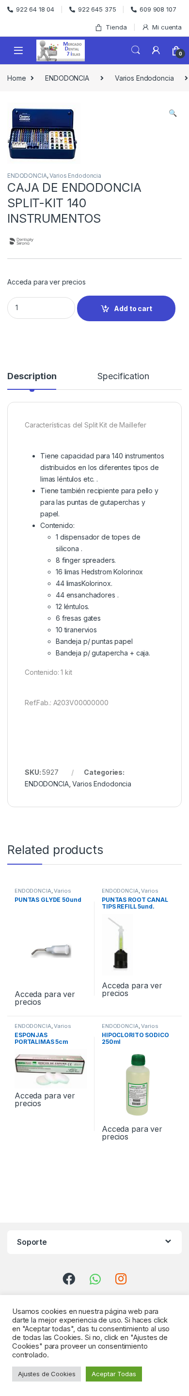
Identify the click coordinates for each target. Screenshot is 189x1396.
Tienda (116, 27)
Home (16, 78)
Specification (123, 376)
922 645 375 (97, 9)
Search (135, 50)
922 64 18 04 (35, 9)
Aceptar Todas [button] (114, 1374)
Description (31, 376)
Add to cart (133, 308)
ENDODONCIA (67, 78)
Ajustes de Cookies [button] (46, 1374)
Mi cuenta (167, 27)
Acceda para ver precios (46, 282)
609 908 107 (158, 9)
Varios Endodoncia (144, 78)
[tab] (31, 380)
